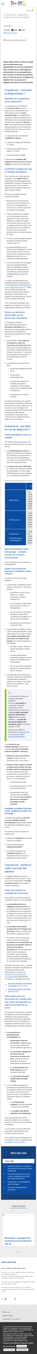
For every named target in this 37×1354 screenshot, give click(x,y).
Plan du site (6, 1312)
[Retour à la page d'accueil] (21, 4)
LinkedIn (6, 1299)
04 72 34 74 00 (25, 1287)
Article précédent (1, 1252)
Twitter (2, 1299)
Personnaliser (22, 1350)
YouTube (12, 1299)
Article (28, 10)
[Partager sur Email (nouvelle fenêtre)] (10, 33)
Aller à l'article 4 (21, 1252)
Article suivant (35, 1252)
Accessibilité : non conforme (11, 1319)
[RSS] (15, 1299)
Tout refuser (22, 1346)
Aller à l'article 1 (16, 1252)
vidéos (22, 965)
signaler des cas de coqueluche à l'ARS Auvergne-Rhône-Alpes (18, 734)
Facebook (9, 1299)
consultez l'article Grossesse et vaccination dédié (16, 975)
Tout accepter (9, 1350)
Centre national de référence (14, 287)
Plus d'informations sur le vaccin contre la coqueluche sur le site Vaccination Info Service (19, 1176)
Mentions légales (8, 1315)
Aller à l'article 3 (19, 1252)
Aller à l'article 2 (18, 1252)
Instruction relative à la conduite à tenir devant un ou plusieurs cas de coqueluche (20, 1168)
